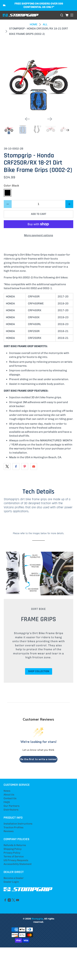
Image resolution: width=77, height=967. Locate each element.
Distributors (11, 809)
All (45, 24)
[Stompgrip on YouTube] (17, 900)
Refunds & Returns (15, 845)
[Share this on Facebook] (16, 466)
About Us (9, 794)
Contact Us (10, 798)
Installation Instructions (18, 823)
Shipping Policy (12, 849)
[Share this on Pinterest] (24, 466)
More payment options (38, 235)
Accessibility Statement (18, 864)
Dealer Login (11, 881)
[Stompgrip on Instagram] (9, 900)
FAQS (7, 802)
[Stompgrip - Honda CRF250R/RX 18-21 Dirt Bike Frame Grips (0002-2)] (38, 79)
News (7, 790)
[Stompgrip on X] (13, 900)
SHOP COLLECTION (38, 671)
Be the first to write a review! (38, 759)
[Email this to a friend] (33, 466)
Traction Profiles (13, 827)
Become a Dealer (14, 878)
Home (33, 24)
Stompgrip (37, 918)
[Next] (49, 119)
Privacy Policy (12, 852)
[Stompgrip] (30, 15)
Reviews (9, 831)
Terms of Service (14, 856)
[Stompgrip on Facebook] (5, 900)
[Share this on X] (7, 466)
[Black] (7, 193)
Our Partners (12, 805)
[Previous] (27, 119)
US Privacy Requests (16, 860)
